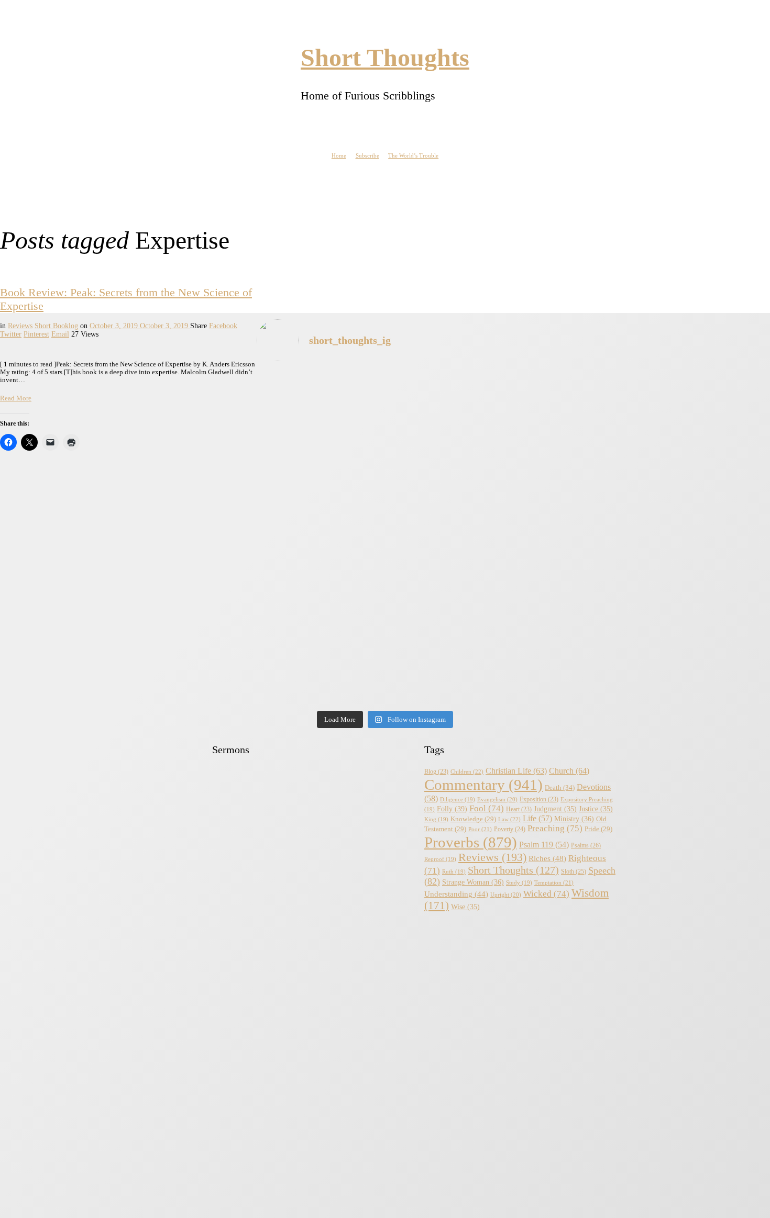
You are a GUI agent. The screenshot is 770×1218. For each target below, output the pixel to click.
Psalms (586, 845)
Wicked (546, 894)
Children (466, 771)
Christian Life (516, 771)
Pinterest (36, 334)
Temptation (554, 882)
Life (537, 818)
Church (569, 771)
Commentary (483, 784)
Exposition (539, 799)
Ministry (574, 819)
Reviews (20, 326)
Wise (465, 907)
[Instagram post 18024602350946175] (482, 538)
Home (339, 155)
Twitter (10, 334)
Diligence (457, 799)
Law (509, 819)
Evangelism (497, 799)
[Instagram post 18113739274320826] (482, 649)
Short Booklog (56, 326)
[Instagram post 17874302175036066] (675, 538)
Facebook (223, 326)
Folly (452, 809)
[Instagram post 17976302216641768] (675, 649)
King (436, 819)
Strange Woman (473, 882)
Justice (596, 809)
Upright (505, 894)
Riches (547, 858)
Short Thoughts (513, 870)
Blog (436, 771)
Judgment (555, 809)
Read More (15, 398)
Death (560, 787)
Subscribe (367, 155)
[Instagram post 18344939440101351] (94, 649)
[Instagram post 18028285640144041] (94, 538)
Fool (486, 808)
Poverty (509, 829)
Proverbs (470, 842)
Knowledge (473, 819)
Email (60, 334)
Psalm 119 (544, 844)
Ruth (454, 872)
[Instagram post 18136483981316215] (288, 649)
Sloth (573, 871)
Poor (480, 829)
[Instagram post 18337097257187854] (288, 538)
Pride (598, 829)
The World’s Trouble (413, 155)
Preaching (554, 828)
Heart (519, 809)
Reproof (440, 859)
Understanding (456, 894)
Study (519, 883)
